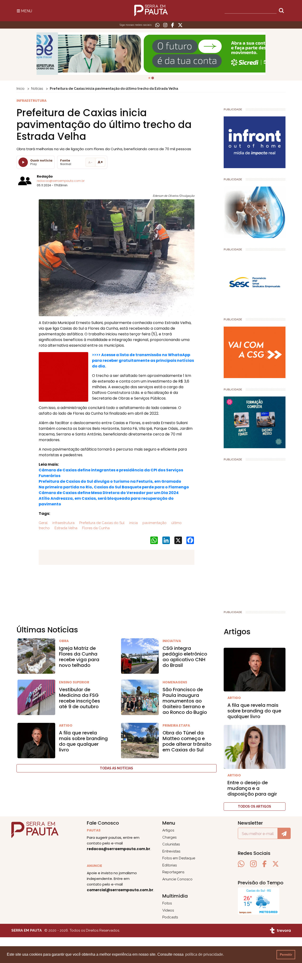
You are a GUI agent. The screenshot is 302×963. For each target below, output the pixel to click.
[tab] (149, 78)
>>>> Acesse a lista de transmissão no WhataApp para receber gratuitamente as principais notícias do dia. (143, 360)
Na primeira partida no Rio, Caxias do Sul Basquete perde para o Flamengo (114, 487)
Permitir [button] (286, 954)
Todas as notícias (116, 768)
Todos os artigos (254, 806)
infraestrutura (63, 523)
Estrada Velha (65, 528)
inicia (133, 523)
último (176, 523)
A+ (100, 162)
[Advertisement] (255, 534)
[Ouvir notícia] (23, 162)
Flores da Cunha (95, 528)
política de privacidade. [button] (204, 954)
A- (90, 162)
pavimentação (154, 523)
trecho (44, 528)
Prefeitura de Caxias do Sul (101, 523)
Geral (43, 523)
